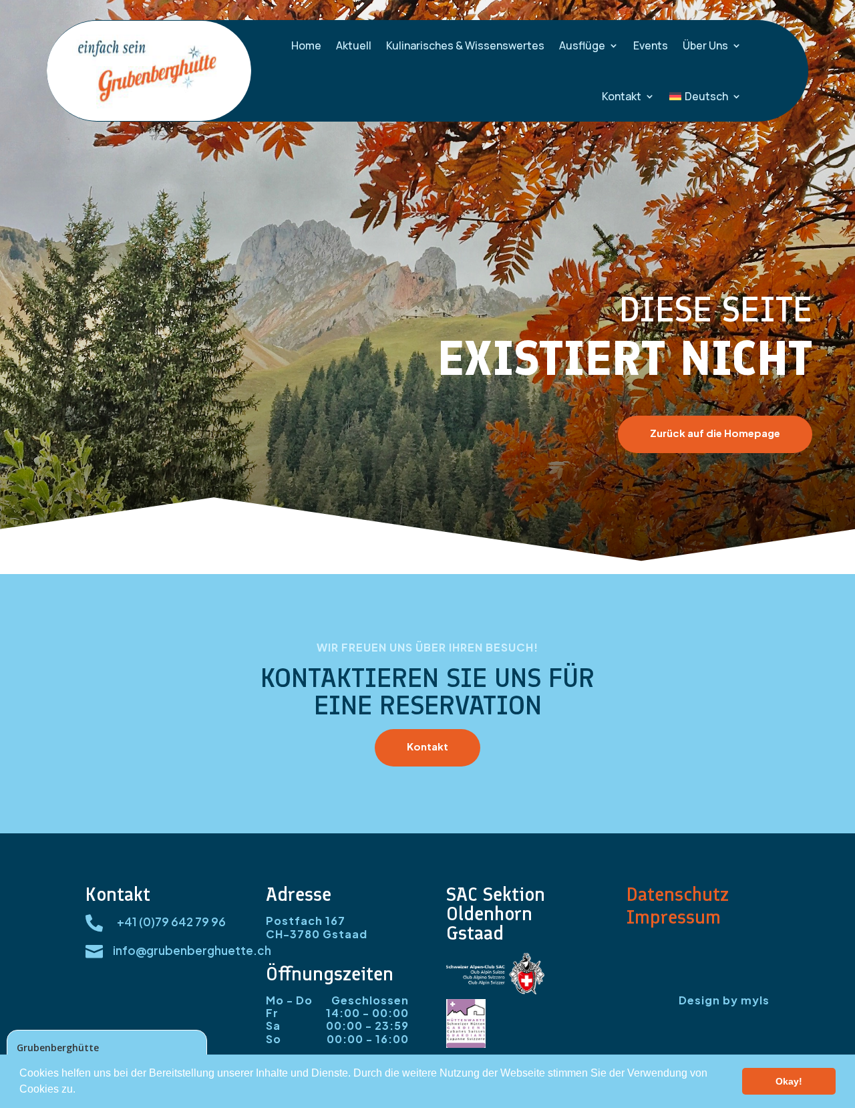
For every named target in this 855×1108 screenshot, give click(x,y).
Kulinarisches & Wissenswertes (465, 45)
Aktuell (353, 45)
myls (755, 1000)
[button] (80, 1091)
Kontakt (621, 96)
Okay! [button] (789, 1081)
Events (650, 45)
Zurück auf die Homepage (715, 432)
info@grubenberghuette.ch (192, 950)
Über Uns (705, 45)
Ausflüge (582, 45)
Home (306, 45)
